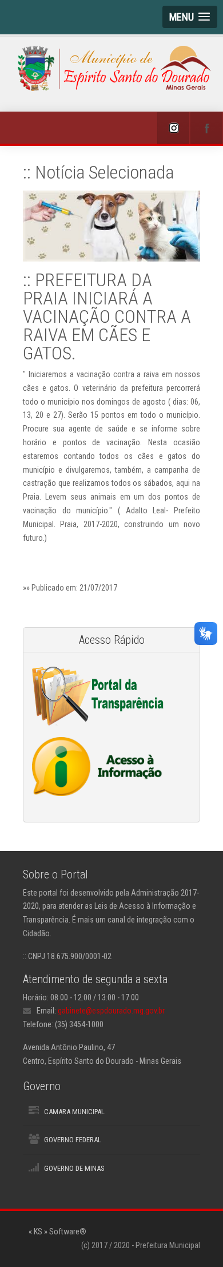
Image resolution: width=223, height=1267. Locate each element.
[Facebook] (206, 128)
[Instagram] (173, 128)
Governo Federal (72, 1139)
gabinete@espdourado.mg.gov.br (111, 1010)
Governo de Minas (74, 1168)
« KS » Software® (57, 1231)
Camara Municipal (74, 1111)
